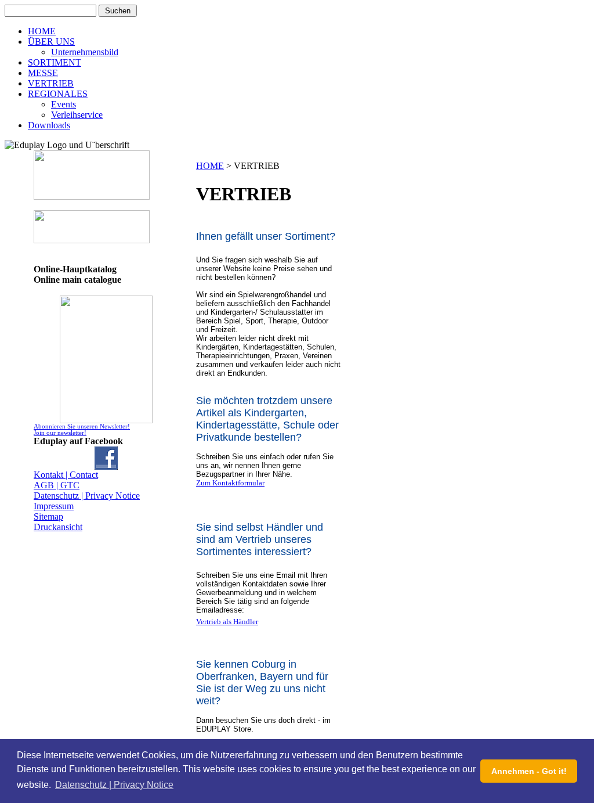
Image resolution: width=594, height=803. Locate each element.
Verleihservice (77, 115)
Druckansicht (58, 527)
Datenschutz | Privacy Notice (87, 495)
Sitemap (48, 516)
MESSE (43, 73)
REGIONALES (58, 94)
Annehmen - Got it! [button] (529, 771)
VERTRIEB (51, 83)
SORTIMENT (54, 62)
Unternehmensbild (84, 52)
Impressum (54, 506)
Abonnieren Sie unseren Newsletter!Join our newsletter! (82, 429)
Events (63, 104)
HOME (42, 31)
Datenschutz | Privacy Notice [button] (114, 785)
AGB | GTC (56, 485)
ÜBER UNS (51, 41)
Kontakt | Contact (66, 475)
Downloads (49, 125)
